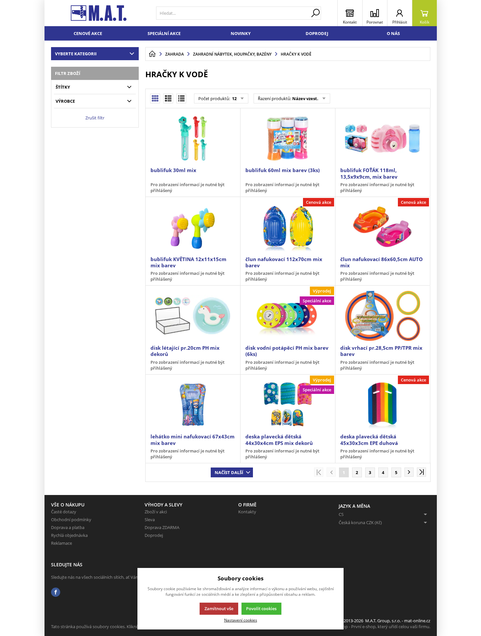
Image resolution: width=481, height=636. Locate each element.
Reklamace (61, 543)
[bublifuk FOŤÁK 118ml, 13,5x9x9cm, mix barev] (382, 138)
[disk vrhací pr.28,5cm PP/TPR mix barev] (382, 316)
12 (234, 98)
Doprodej (317, 33)
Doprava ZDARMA (162, 527)
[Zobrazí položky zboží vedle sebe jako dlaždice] (168, 98)
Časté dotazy (63, 512)
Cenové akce (88, 33)
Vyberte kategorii (76, 54)
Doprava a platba (67, 527)
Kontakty (247, 512)
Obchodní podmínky (71, 519)
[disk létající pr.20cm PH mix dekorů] (193, 316)
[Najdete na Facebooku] (55, 592)
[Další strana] (409, 472)
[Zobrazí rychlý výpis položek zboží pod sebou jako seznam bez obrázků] (181, 98)
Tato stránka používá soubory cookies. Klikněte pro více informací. (115, 626)
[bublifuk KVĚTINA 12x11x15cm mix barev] (193, 227)
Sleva (150, 519)
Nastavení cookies (240, 620)
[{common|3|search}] (315, 13)
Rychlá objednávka (69, 535)
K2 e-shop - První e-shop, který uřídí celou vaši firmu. (379, 626)
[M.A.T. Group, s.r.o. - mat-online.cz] (99, 13)
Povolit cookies (261, 608)
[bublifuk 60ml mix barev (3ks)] (287, 138)
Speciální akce (164, 33)
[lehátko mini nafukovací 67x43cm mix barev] (193, 405)
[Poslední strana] (421, 472)
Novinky (241, 33)
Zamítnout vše (219, 608)
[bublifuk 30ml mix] (193, 138)
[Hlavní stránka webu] (152, 54)
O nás (393, 33)
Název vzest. (305, 98)
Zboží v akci (156, 512)
